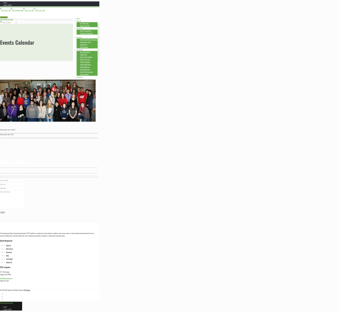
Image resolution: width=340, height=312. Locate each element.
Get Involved (9, 259)
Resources (9, 252)
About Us (8, 245)
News (7, 256)
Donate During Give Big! (6, 19)
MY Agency (27, 290)
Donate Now (4, 17)
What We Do (9, 249)
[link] (16, 22)
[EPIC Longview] (22, 10)
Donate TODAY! (8, 5)
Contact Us (9, 262)
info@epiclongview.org (6, 278)
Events (5, 3)
